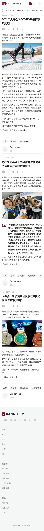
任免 (24, 10)
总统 (12, 275)
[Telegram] (12, 29)
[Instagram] (3, 29)
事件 (28, 10)
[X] (22, 29)
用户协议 (5, 469)
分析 (4, 444)
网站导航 (5, 503)
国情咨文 (35, 10)
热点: (3, 11)
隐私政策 (5, 473)
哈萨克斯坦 (37, 388)
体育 (5, 141)
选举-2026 (10, 10)
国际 (4, 454)
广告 (4, 512)
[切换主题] (31, 4)
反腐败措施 (6, 483)
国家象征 (5, 478)
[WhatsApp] (8, 29)
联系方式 (5, 508)
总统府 (18, 10)
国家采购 (5, 488)
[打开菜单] (40, 3)
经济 (4, 449)
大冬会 (13, 141)
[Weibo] (20, 420)
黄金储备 (24, 141)
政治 (4, 439)
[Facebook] (17, 29)
